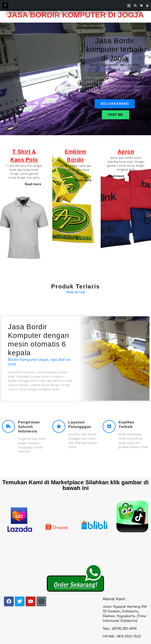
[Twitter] (20, 601)
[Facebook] (9, 601)
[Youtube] (30, 601)
